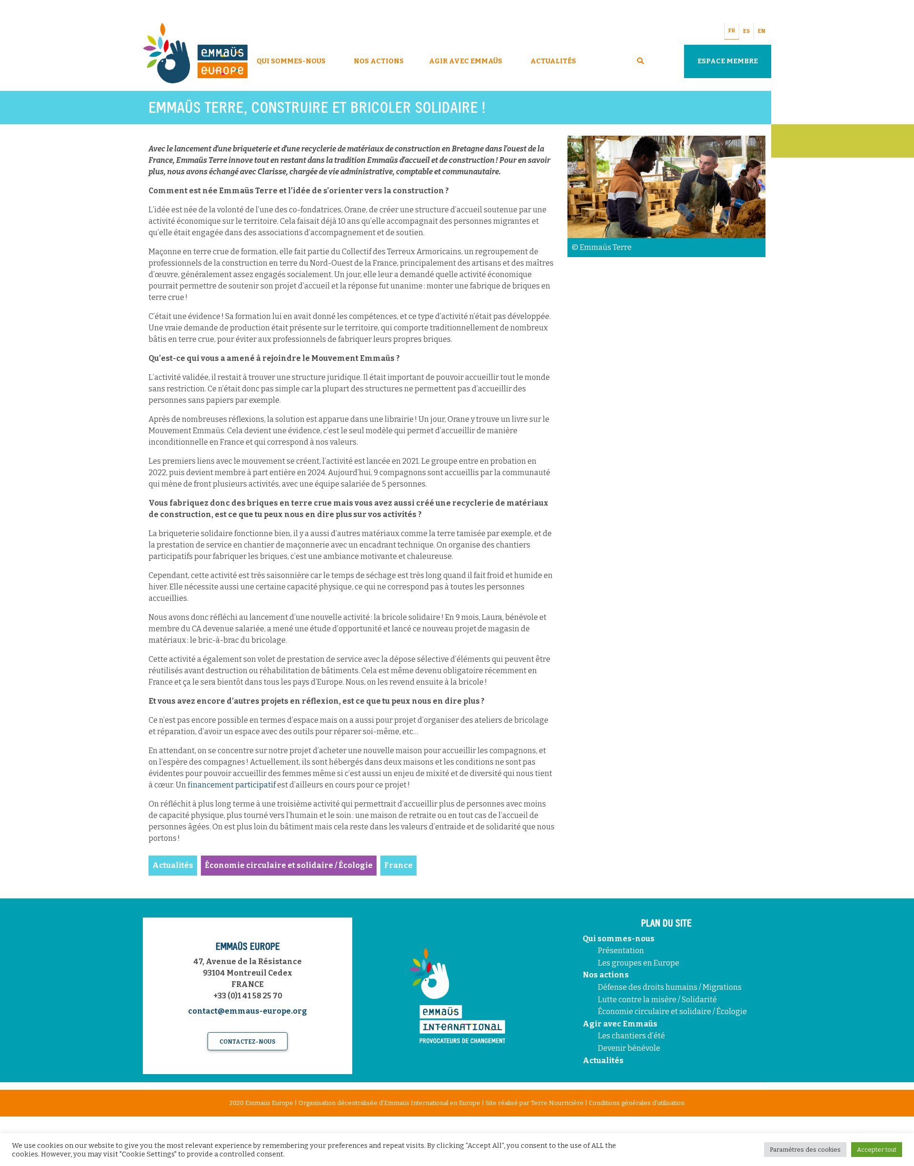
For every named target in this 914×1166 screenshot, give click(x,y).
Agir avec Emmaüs (465, 61)
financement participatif (232, 784)
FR (731, 31)
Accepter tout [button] (876, 1149)
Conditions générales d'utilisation (637, 1102)
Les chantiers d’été (631, 1035)
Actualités (553, 61)
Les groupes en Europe (638, 962)
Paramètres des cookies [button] (805, 1149)
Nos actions (606, 974)
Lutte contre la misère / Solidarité (657, 999)
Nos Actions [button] (379, 61)
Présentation (621, 950)
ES (746, 31)
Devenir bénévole (629, 1048)
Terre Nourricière (557, 1102)
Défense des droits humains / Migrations (670, 987)
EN (761, 31)
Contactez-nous (247, 1041)
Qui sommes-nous (619, 938)
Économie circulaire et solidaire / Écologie (672, 1011)
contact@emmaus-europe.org (247, 1011)
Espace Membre (727, 61)
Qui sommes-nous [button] (291, 61)
